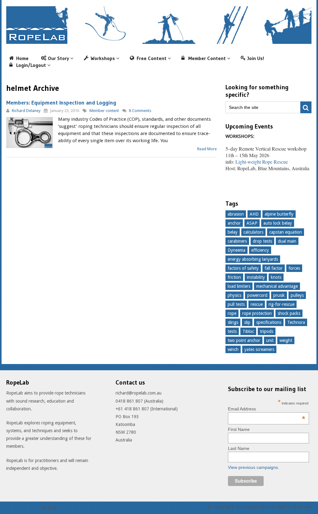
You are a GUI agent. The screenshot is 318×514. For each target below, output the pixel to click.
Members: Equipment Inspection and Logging (61, 102)
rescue (257, 304)
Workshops (103, 58)
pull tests (236, 304)
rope (232, 313)
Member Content (207, 58)
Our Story (58, 58)
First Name (239, 429)
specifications (268, 322)
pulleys (297, 295)
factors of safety (243, 268)
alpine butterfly (279, 214)
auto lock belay (277, 223)
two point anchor (244, 340)
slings (233, 322)
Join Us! (256, 58)
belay (233, 232)
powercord (257, 295)
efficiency (260, 250)
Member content (104, 110)
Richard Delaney (26, 110)
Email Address (266, 408)
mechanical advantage (277, 286)
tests (232, 331)
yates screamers (259, 349)
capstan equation (285, 232)
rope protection (257, 313)
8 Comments (140, 110)
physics (234, 295)
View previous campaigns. (253, 467)
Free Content (151, 58)
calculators (253, 232)
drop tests (262, 241)
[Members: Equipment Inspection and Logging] (29, 132)
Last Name (238, 448)
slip (247, 322)
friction (234, 277)
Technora (296, 322)
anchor (234, 223)
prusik (279, 295)
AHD (254, 214)
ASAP (252, 223)
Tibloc (248, 331)
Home (22, 58)
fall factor (274, 268)
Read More (207, 149)
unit (270, 340)
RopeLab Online (23, 508)
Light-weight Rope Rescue (261, 161)
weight (285, 340)
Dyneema (236, 250)
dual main (287, 241)
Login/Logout (31, 65)
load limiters (239, 286)
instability (256, 277)
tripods (266, 331)
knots (276, 277)
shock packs (289, 313)
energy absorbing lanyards (253, 259)
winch (233, 349)
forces (294, 268)
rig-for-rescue (281, 304)
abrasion (236, 214)
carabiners (237, 241)
